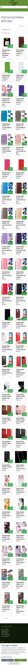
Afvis (7, 660)
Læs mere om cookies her (6, 656)
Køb (10, 46)
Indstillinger (14, 663)
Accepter (20, 660)
